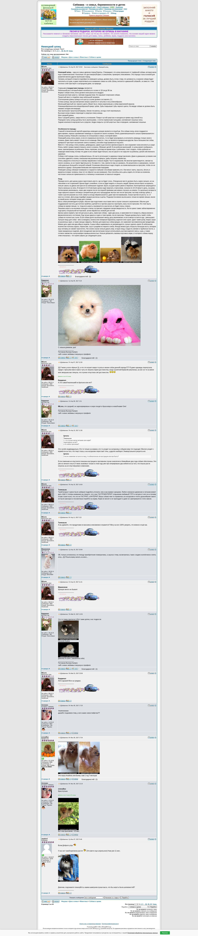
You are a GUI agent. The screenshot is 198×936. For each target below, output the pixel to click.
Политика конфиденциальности (110, 924)
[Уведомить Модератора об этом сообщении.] (155, 67)
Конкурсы (108, 11)
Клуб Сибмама (102, 7)
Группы (99, 11)
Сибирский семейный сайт (85, 7)
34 (67, 51)
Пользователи (89, 11)
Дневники (119, 7)
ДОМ (112, 7)
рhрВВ (95, 927)
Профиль (87, 13)
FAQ (125, 9)
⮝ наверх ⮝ (45, 276)
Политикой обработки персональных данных (142, 933)
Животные (84, 57)
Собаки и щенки (95, 57)
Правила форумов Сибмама (99, 15)
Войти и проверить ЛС (101, 13)
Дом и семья (73, 57)
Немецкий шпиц (51, 46)
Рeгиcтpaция (119, 11)
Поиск (78, 11)
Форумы (64, 57)
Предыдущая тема (134, 61)
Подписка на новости (79, 9)
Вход (114, 13)
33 (64, 51)
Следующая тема (149, 61)
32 (62, 51)
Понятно (165, 933)
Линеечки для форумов (113, 9)
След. (71, 51)
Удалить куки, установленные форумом (90, 924)
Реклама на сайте (96, 9)
